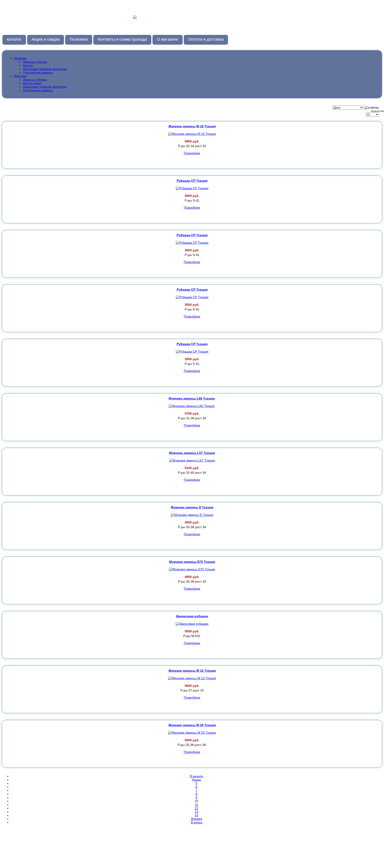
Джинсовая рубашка (192, 616)
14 (196, 815)
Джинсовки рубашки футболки (45, 69)
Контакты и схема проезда (122, 39)
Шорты (28, 65)
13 (196, 811)
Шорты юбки (32, 83)
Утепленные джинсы (38, 72)
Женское (20, 76)
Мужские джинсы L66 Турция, (192, 398)
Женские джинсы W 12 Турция (192, 670)
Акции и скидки (46, 39)
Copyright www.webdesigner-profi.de (365, 834)
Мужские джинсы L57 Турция (192, 453)
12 (196, 808)
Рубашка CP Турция (192, 180)
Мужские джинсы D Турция (192, 507)
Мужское (20, 58)
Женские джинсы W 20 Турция (192, 725)
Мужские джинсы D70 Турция (192, 561)
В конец (196, 822)
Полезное (79, 39)
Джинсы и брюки (35, 62)
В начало (196, 776)
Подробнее (192, 153)
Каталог (14, 39)
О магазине (167, 39)
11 (196, 804)
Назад (196, 779)
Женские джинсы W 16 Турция (192, 126)
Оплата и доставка (206, 39)
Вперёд (196, 819)
